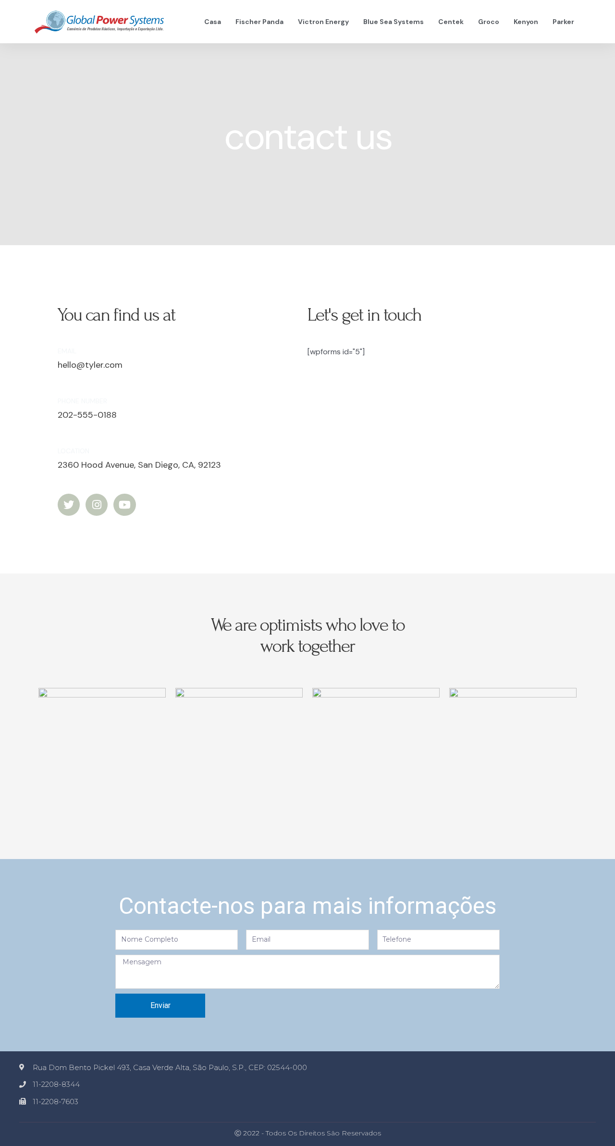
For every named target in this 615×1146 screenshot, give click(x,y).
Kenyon (526, 21)
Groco (488, 21)
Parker (563, 21)
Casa (212, 21)
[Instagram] (97, 505)
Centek (451, 21)
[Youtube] (124, 505)
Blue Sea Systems (393, 21)
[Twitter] (69, 505)
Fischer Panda (259, 21)
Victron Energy (323, 21)
